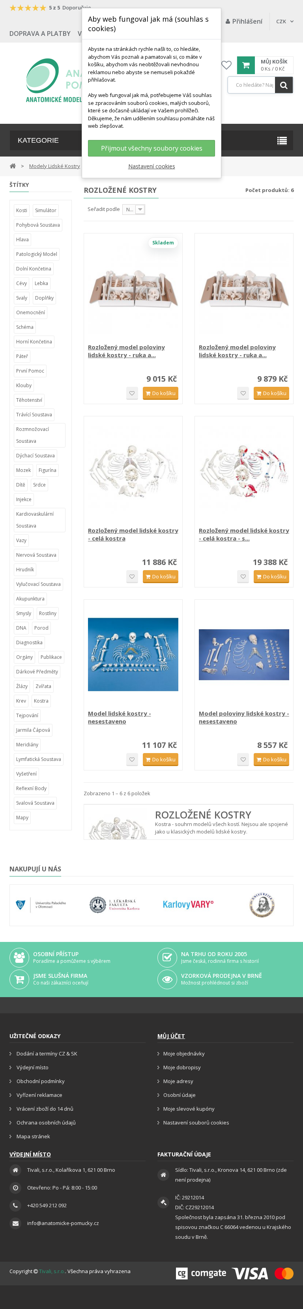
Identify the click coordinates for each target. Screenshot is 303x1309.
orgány (24, 657)
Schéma (25, 327)
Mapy (22, 817)
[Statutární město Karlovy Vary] (188, 905)
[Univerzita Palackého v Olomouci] (41, 905)
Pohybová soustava (38, 225)
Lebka (41, 283)
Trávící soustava (34, 414)
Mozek (23, 470)
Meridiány (27, 744)
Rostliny (47, 613)
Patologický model (36, 254)
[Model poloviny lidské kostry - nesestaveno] (244, 655)
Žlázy (22, 686)
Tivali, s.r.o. (52, 1271)
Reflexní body (31, 788)
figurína (47, 470)
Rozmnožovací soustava (32, 435)
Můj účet (171, 1036)
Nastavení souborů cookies (196, 1122)
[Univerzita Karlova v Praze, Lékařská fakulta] (115, 905)
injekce (24, 499)
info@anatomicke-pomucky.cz (63, 1223)
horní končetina (34, 341)
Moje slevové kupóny (189, 1108)
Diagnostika (29, 642)
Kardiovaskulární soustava (35, 520)
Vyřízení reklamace (38, 1094)
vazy (21, 540)
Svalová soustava (35, 803)
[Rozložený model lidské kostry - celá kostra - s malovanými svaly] (244, 471)
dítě (20, 484)
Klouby (24, 385)
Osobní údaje (179, 1094)
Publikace (51, 657)
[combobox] (260, 85)
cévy (21, 283)
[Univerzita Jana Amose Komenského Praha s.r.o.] (262, 905)
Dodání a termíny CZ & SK (46, 1053)
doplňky (44, 298)
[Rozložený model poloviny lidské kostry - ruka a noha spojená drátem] (133, 288)
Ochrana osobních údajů (45, 1122)
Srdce (39, 484)
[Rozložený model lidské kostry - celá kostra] (133, 471)
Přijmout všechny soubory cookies (151, 148)
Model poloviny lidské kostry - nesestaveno (244, 717)
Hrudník (25, 569)
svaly (21, 298)
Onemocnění (30, 312)
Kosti (21, 210)
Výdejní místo (32, 1067)
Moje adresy (178, 1081)
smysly (23, 613)
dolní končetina (33, 268)
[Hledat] (284, 85)
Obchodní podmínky (40, 1081)
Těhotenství (29, 400)
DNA (21, 628)
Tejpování (27, 715)
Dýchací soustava (35, 455)
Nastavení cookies (151, 166)
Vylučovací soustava (38, 584)
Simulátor (45, 210)
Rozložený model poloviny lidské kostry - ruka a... (126, 351)
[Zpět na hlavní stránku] (12, 165)
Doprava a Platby (40, 33)
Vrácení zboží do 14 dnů (44, 1108)
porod (41, 628)
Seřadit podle (104, 209)
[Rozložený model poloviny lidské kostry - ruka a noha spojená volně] (244, 288)
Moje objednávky (184, 1053)
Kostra (41, 700)
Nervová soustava (36, 555)
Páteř (22, 356)
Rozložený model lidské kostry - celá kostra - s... (244, 534)
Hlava (22, 239)
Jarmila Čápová (33, 730)
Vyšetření (26, 773)
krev (21, 700)
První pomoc (30, 370)
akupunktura (30, 598)
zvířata (43, 686)
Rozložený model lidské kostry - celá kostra (133, 534)
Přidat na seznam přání (132, 393)
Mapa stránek (32, 1136)
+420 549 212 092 (47, 1205)
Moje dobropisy (182, 1067)
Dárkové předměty (37, 671)
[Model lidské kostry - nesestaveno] (133, 655)
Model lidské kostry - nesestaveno (119, 717)
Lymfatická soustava (38, 759)
